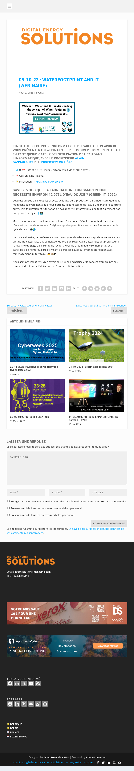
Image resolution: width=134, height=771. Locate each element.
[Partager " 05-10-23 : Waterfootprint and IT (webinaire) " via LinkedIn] (54, 288)
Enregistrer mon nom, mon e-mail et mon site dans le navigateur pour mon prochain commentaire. (69, 501)
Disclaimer (57, 762)
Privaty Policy (73, 762)
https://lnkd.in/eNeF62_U (48, 181)
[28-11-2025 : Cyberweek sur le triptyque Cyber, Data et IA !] (37, 345)
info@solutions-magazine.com (32, 571)
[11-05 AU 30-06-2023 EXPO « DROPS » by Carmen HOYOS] (96, 395)
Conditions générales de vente (31, 762)
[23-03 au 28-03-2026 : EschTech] (37, 395)
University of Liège (56, 162)
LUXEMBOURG (18, 736)
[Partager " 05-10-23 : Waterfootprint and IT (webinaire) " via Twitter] (47, 288)
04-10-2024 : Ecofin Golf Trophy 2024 (91, 366)
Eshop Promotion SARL (56, 757)
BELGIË (14, 728)
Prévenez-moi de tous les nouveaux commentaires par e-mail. (47, 508)
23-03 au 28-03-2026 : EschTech (29, 416)
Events (40, 92)
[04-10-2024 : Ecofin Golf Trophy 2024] (96, 345)
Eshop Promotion (96, 757)
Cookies (88, 762)
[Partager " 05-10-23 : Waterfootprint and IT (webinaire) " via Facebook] (40, 288)
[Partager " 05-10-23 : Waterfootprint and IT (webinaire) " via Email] (61, 288)
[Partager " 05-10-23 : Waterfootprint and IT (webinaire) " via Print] (68, 288)
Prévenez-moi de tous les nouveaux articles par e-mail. (43, 515)
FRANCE (14, 732)
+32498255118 (20, 576)
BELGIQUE (16, 724)
